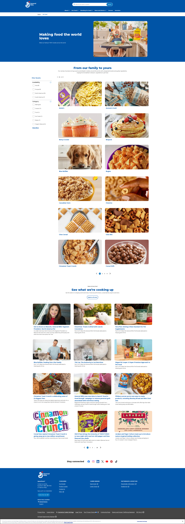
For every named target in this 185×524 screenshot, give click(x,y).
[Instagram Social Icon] (93, 461)
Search (109, 4)
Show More (35, 128)
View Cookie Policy (68, 522)
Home (39, 14)
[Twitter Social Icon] (102, 461)
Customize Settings (142, 521)
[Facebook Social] (88, 461)
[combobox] (90, 4)
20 (97, 447)
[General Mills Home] (31, 4)
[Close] (182, 521)
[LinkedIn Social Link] (98, 461)
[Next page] (109, 274)
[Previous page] (96, 274)
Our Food (45, 14)
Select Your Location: (44, 499)
